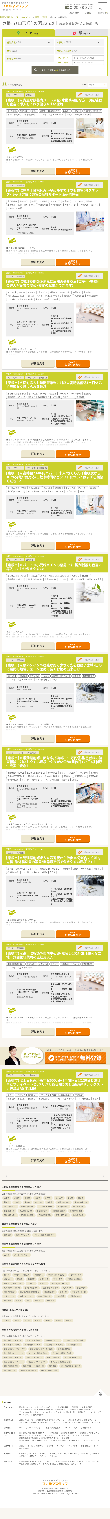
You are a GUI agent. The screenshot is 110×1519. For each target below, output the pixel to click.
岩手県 (27, 1320)
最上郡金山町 (63, 1206)
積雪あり (50, 1300)
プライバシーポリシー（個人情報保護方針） (49, 1409)
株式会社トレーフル (34, 1357)
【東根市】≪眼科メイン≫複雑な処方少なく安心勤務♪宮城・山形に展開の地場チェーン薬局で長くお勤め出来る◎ (54, 667)
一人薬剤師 (60, 1296)
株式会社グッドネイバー (13, 1362)
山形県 (37, 17)
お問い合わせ (103, 13)
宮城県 (37, 1320)
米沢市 (17, 1198)
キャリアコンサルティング (67, 1445)
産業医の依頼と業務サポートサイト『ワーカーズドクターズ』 (79, 1461)
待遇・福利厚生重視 (52, 1427)
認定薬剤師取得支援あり (29, 1292)
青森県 (17, 1320)
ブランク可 (44, 1279)
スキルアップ (63, 1435)
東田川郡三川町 (62, 1215)
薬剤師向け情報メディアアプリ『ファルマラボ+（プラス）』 (80, 1440)
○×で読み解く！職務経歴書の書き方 (62, 1433)
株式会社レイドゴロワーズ (33, 1366)
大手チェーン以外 (26, 1296)
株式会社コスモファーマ (13, 1353)
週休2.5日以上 (75, 1274)
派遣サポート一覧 (26, 1445)
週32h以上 (8, 1279)
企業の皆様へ (74, 13)
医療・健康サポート (88, 1445)
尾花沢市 (38, 1202)
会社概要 (88, 13)
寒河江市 (59, 1198)
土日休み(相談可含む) (56, 1274)
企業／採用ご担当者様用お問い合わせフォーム (81, 1422)
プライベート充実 (71, 1427)
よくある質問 (24, 1409)
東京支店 (63, 1453)
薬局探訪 (65, 1438)
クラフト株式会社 (34, 1340)
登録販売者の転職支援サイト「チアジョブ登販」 (37, 1464)
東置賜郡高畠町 (58, 1211)
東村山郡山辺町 (63, 1202)
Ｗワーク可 (58, 1279)
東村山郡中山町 (81, 1202)
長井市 (6, 1202)
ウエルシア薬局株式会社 (37, 1353)
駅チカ (6, 1274)
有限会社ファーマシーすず (14, 1349)
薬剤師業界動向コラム (50, 1438)
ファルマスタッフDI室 (81, 1435)
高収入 (18, 1300)
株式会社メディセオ (32, 1344)
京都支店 (95, 1453)
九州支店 (53, 1456)
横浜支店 (73, 1453)
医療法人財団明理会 (28, 1370)
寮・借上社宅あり (31, 1287)
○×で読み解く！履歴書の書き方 (31, 1433)
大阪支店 (22, 1456)
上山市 (70, 1198)
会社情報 (75, 1407)
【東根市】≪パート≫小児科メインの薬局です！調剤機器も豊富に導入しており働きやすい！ (54, 566)
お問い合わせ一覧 (26, 1420)
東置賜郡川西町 (76, 1211)
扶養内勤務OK (9, 1292)
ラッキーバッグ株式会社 (74, 1340)
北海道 (6, 1320)
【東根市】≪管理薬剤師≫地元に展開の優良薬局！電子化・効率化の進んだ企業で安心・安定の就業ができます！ (53, 283)
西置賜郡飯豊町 (45, 1215)
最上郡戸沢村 (42, 1211)
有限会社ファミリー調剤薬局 (41, 1349)
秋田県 (48, 1320)
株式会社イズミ (74, 1344)
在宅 (28, 1300)
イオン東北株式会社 (72, 1357)
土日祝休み (38, 1274)
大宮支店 (43, 1453)
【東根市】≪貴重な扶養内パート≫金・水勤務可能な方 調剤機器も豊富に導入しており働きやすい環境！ (54, 102)
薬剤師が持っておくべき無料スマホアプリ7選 (37, 1440)
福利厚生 (50, 1445)
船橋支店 (53, 1453)
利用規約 (81, 1412)
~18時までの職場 (74, 1279)
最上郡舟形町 (9, 1211)
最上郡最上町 (78, 1206)
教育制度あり (49, 1292)
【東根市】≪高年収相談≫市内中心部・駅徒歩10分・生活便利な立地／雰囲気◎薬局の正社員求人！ (53, 955)
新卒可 (20, 1279)
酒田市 (37, 1198)
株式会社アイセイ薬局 (54, 1344)
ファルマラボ (36, 1435)
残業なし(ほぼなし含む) (13, 1283)
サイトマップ (24, 1414)
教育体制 (39, 1445)
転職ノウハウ (50, 1435)
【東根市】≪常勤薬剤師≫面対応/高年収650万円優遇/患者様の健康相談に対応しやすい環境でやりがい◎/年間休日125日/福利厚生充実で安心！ (54, 761)
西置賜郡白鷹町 (27, 1215)
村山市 (80, 1198)
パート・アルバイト (21, 1255)
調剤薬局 (7, 1235)
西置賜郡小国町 (10, 1215)
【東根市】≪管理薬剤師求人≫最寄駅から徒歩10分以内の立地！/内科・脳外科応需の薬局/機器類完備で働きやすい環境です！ (53, 859)
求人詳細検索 (63, 1407)
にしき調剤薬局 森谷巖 (70, 1366)
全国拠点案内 (87, 1407)
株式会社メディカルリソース (70, 1464)
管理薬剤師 (81, 1287)
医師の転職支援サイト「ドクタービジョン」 (35, 1461)
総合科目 (7, 1300)
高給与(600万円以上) (60, 1283)
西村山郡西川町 (27, 1206)
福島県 (68, 1320)
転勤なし (31, 1283)
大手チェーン (9, 1296)
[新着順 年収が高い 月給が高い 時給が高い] (97, 85)
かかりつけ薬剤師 (79, 1292)
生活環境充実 (74, 1296)
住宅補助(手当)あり (50, 1287)
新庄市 (48, 1198)
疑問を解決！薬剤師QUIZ (28, 1438)
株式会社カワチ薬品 (12, 1344)
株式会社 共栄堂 (64, 1349)
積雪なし (38, 1300)
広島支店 (43, 1456)
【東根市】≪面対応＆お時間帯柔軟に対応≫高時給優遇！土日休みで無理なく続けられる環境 (54, 384)
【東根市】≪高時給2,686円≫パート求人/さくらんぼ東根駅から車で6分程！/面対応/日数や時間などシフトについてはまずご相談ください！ (54, 476)
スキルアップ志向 (35, 1427)
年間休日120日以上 (21, 1274)
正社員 (6, 1255)
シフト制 (63, 1292)
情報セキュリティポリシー (80, 1409)
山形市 (6, 1198)
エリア (30, 32)
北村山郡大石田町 (46, 1206)
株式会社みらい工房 (49, 1370)
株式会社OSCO (9, 1370)
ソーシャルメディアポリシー (30, 1412)
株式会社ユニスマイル (37, 1362)
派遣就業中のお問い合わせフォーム (50, 1420)
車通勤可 (43, 1283)
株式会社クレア (53, 1357)
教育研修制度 (24, 1448)
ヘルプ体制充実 (44, 1296)
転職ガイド (23, 1435)
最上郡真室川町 (26, 1211)
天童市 (17, 1202)
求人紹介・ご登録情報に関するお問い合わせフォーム (39, 1422)
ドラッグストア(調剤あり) (44, 1235)
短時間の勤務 (86, 1427)
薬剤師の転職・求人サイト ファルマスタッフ (16, 17)
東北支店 (32, 1453)
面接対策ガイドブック (88, 1433)
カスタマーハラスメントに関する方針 (60, 1412)
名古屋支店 (84, 1453)
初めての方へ (24, 1407)
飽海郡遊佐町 (78, 1215)
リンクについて (95, 1412)
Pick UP (22, 1427)
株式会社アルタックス (12, 1340)
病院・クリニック (22, 1235)
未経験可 (31, 1279)
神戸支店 (32, 1456)
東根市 (44, 17)
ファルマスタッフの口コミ (43, 1407)
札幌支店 (22, 1453)
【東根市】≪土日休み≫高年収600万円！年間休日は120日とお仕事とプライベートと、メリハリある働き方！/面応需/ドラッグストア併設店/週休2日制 (54, 1084)
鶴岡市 (27, 1198)
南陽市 (49, 1202)
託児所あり (67, 1287)
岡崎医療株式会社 (11, 1366)
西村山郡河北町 (10, 1206)
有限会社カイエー (53, 1340)
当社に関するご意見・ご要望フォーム (81, 1420)
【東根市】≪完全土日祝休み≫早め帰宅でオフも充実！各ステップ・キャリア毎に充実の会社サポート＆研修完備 (52, 192)
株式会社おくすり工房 (12, 1357)
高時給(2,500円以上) (12, 1287)
